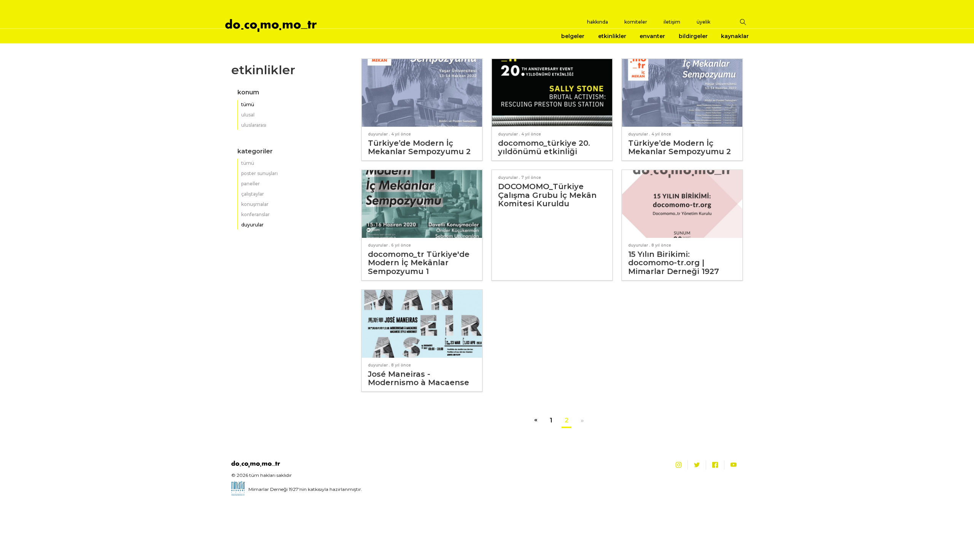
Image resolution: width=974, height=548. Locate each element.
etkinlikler (612, 36)
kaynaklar (735, 36)
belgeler (572, 36)
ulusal (248, 115)
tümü (247, 104)
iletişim (672, 22)
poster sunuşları (259, 173)
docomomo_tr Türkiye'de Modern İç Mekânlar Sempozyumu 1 (418, 263)
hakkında (597, 22)
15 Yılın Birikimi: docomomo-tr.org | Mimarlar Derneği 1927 (673, 263)
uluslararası (253, 125)
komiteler (635, 22)
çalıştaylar (252, 194)
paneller (250, 183)
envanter (652, 36)
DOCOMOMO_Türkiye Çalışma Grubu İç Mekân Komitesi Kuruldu (547, 195)
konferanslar (255, 214)
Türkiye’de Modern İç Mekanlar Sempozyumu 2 (419, 147)
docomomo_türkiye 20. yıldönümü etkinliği (544, 147)
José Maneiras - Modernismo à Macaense (418, 378)
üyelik (703, 22)
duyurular (252, 225)
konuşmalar (255, 204)
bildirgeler (693, 36)
